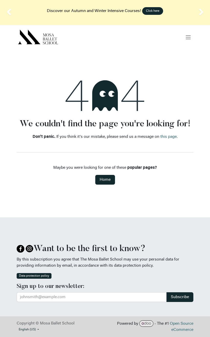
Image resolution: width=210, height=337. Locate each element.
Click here (152, 11)
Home (105, 180)
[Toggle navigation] (188, 37)
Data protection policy (34, 275)
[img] (8, 12)
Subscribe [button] (180, 297)
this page (168, 137)
